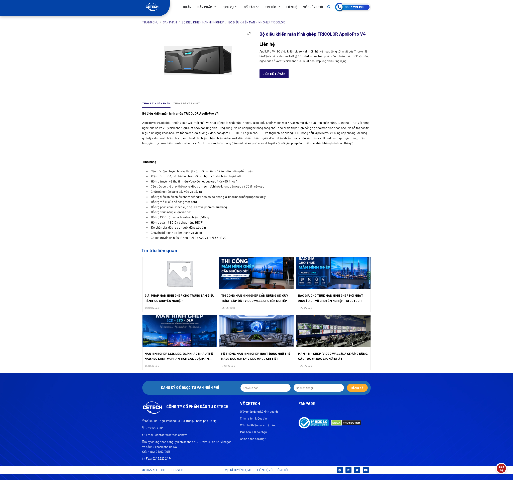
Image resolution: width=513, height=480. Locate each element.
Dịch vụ (227, 7)
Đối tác (249, 7)
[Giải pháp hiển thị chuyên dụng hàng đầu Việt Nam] (156, 7)
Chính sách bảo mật (253, 439)
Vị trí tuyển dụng (238, 470)
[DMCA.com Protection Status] (346, 422)
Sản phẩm (204, 7)
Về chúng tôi (313, 7)
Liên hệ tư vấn (274, 74)
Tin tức (270, 7)
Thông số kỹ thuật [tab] (186, 103)
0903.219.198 (354, 7)
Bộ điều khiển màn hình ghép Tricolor (256, 22)
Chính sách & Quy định (254, 418)
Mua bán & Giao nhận (253, 432)
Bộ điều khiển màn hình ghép (203, 22)
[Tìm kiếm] (328, 7)
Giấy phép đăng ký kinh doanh (259, 411)
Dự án (187, 7)
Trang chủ (150, 22)
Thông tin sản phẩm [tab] (156, 103)
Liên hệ (291, 7)
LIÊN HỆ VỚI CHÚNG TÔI (272, 470)
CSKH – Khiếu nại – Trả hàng (258, 425)
